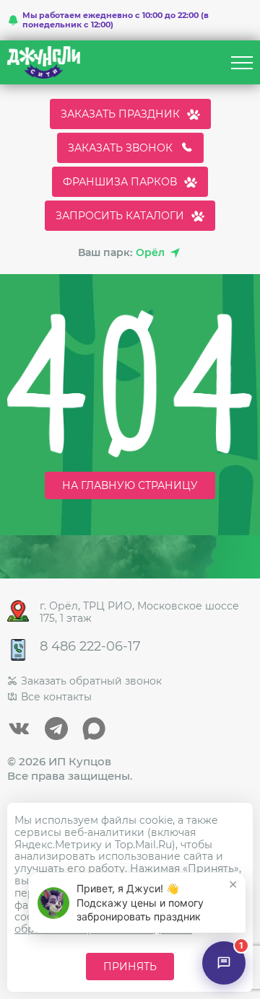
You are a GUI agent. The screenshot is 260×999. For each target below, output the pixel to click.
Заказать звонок (120, 147)
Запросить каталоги (120, 215)
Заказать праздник (120, 113)
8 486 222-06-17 (90, 646)
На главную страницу (130, 485)
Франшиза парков (120, 181)
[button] (137, 903)
